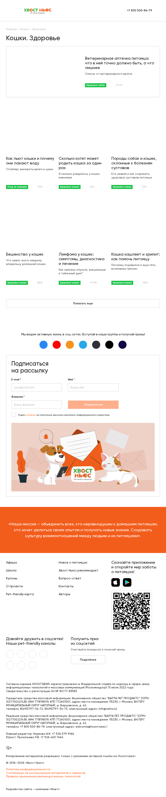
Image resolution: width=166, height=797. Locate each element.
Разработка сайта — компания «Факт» (33, 789)
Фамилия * (17, 396)
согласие (31, 415)
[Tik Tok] (109, 345)
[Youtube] (57, 345)
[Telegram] (83, 345)
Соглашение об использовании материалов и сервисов (45, 772)
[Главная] (38, 10)
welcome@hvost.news (91, 726)
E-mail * (16, 379)
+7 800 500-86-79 (139, 10)
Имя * (71, 379)
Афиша (11, 562)
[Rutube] (122, 345)
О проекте (14, 586)
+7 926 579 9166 (63, 733)
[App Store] (115, 582)
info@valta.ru (107, 708)
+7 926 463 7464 (51, 737)
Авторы (64, 594)
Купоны (11, 578)
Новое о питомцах (73, 562)
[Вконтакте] (43, 345)
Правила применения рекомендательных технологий (43, 776)
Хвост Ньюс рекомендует (78, 570)
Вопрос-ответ (70, 578)
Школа (11, 570)
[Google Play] (127, 582)
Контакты (66, 586)
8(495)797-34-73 (56, 708)
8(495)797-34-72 (31, 708)
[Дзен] (96, 345)
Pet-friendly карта (20, 594)
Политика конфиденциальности (28, 769)
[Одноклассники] (70, 345)
